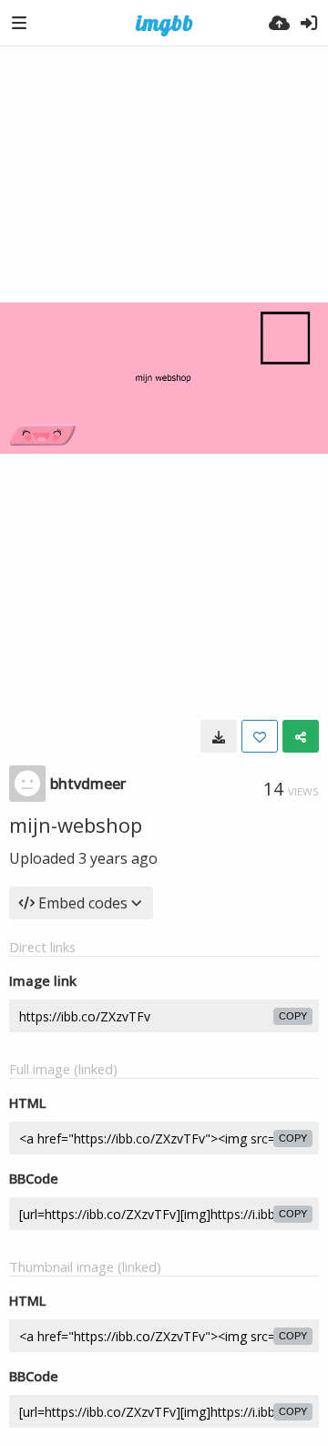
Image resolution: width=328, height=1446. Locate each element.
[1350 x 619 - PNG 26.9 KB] (218, 736)
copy (293, 1015)
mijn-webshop (75, 824)
